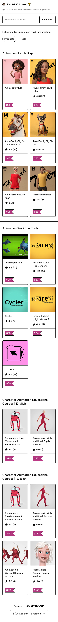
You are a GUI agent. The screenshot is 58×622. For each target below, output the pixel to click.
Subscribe (47, 19)
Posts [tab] (23, 38)
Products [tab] (9, 38)
